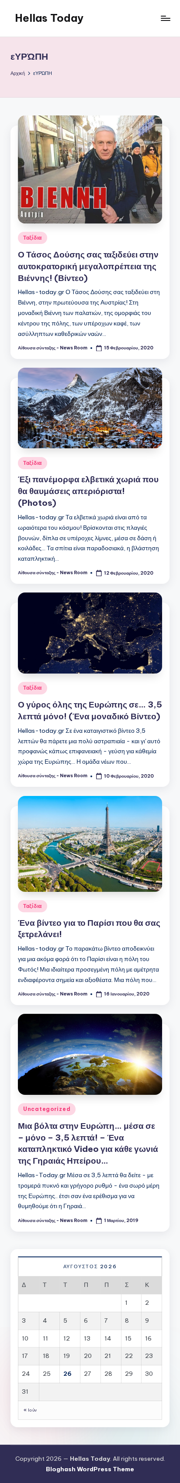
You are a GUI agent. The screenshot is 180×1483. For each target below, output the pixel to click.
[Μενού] (165, 18)
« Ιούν (30, 1410)
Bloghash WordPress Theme (90, 1469)
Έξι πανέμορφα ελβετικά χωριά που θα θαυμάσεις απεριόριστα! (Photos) (88, 491)
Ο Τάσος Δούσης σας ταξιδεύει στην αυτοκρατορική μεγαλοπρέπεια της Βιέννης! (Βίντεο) (88, 266)
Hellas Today (49, 17)
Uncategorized (46, 1109)
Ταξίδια (32, 237)
